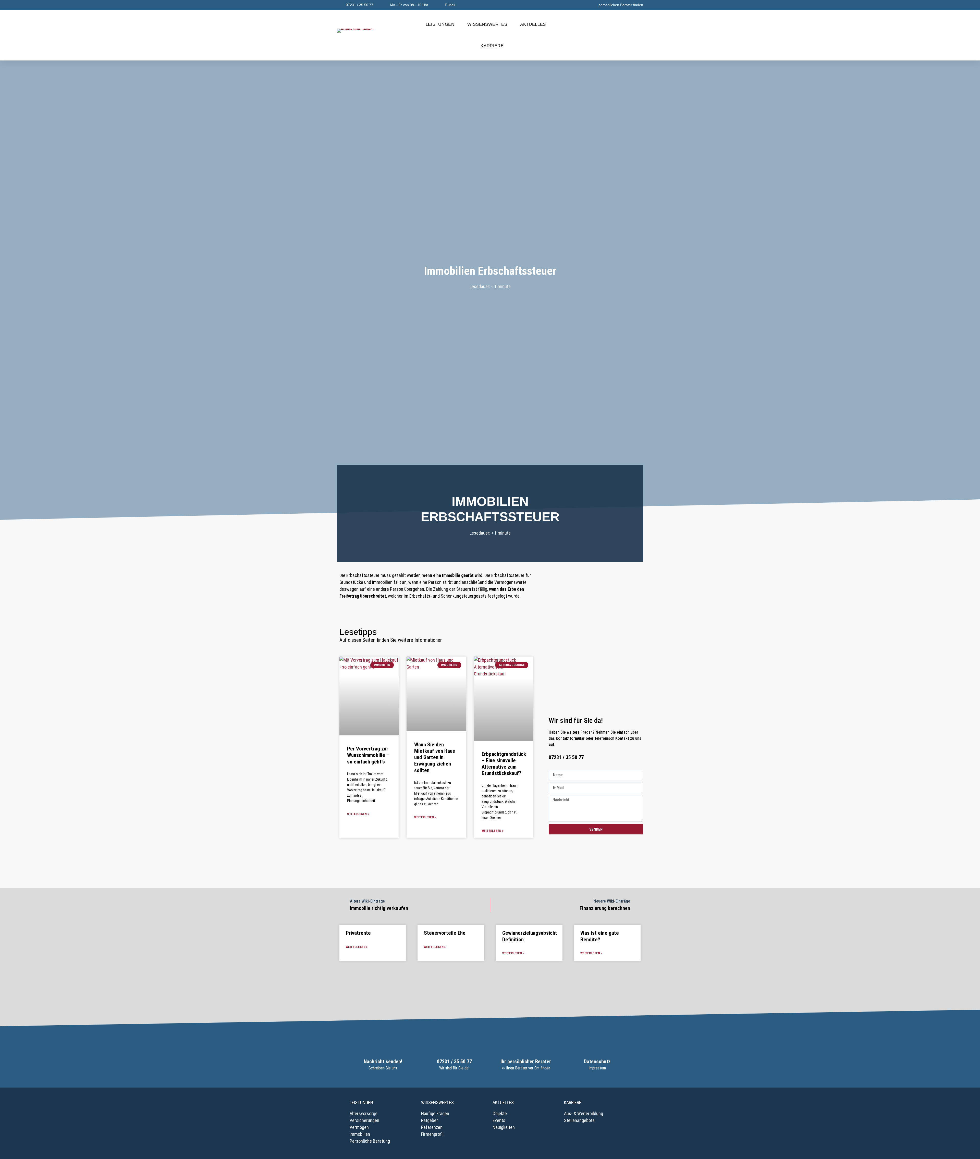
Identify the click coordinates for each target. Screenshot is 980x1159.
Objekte (500, 1113)
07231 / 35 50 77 (454, 1061)
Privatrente (358, 933)
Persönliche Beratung (370, 1141)
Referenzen (432, 1127)
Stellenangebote (579, 1120)
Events (499, 1120)
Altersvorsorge (363, 1113)
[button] (637, 35)
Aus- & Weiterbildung (583, 1113)
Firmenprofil (432, 1134)
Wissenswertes (487, 24)
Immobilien (360, 1134)
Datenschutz (597, 1061)
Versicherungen (364, 1120)
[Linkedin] (605, 845)
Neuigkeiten (504, 1127)
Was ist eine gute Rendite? (599, 936)
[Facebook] (572, 845)
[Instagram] (583, 845)
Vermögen (359, 1127)
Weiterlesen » (358, 814)
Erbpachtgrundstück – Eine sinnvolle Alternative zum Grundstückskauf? (504, 763)
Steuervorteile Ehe (444, 933)
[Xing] (594, 845)
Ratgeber (429, 1120)
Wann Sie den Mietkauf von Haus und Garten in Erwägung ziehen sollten (434, 757)
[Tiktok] (638, 845)
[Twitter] (627, 845)
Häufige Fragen (435, 1113)
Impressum (597, 1068)
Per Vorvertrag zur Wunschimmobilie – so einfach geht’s (368, 755)
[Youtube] (616, 845)
